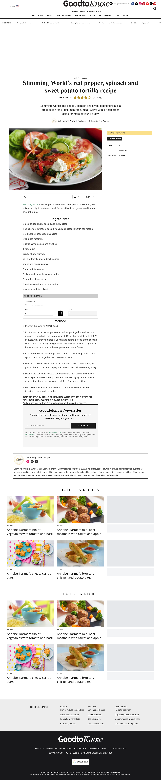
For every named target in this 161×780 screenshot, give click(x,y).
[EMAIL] (37, 461)
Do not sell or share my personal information (89, 753)
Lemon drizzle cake (96, 710)
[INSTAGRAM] (28, 461)
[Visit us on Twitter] (136, 3)
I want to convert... (31, 301)
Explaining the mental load (127, 714)
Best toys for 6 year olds (140, 23)
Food (92, 16)
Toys (117, 16)
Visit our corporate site (112, 772)
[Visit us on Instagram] (140, 3)
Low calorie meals (96, 723)
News (40, 16)
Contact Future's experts (59, 748)
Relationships (64, 16)
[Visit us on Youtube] (154, 3)
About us (39, 748)
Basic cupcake (94, 719)
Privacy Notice (30, 435)
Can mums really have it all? (127, 719)
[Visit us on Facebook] (132, 3)
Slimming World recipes (31, 475)
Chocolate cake (95, 714)
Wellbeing (80, 16)
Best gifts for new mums (80, 23)
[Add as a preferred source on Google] (80, 762)
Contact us (80, 748)
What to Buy (104, 16)
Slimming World (67, 121)
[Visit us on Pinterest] (143, 3)
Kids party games (68, 723)
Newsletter (93, 197)
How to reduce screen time (72, 710)
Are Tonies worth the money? (110, 23)
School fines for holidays (52, 23)
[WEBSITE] (33, 461)
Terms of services (55, 432)
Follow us (80, 197)
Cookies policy (56, 753)
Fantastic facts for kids (70, 719)
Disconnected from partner (126, 723)
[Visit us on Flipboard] (147, 3)
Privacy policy (118, 748)
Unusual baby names (69, 714)
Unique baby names (25, 23)
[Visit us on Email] (151, 3)
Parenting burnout (123, 710)
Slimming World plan (109, 475)
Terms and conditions (98, 748)
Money (126, 16)
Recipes (84, 78)
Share (29, 197)
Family (50, 16)
